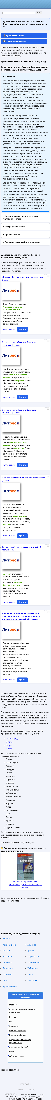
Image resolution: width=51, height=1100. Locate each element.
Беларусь (7, 950)
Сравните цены (12, 234)
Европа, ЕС (32, 980)
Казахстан (7, 956)
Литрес (9, 745)
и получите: (23, 242)
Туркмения (8, 968)
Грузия (31, 950)
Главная (13, 1004)
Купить (22, 329)
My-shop (10, 742)
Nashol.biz (10, 1094)
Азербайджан (9, 945)
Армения (32, 945)
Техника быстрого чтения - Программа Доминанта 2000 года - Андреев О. (25, 884)
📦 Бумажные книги (13, 35)
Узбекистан (33, 968)
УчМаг (9, 748)
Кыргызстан (33, 956)
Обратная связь (16, 1056)
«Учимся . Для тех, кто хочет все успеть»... (23, 479)
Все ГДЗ (12, 1017)
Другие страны (10, 986)
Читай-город (12, 738)
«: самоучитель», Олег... (22, 278)
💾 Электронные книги (14, 41)
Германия (7, 974)
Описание (10, 76)
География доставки (15, 226)
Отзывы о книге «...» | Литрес (19, 343)
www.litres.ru (9, 329)
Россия (6, 938)
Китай (30, 974)
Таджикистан (33, 962)
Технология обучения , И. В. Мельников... (21, 548)
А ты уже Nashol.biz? (18, 1047)
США (5, 980)
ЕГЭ (10, 1021)
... (48, 276)
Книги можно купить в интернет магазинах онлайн (20, 217)
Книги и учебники (17, 1035)
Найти (12, 1051)
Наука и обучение (17, 1030)
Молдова (7, 962)
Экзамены (14, 1026)
